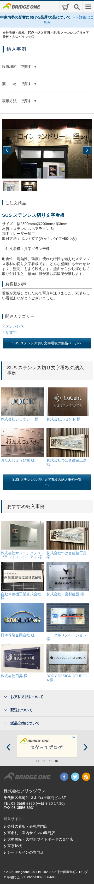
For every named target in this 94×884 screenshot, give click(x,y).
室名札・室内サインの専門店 (31, 833)
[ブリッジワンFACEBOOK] (54, 746)
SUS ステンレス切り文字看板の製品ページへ (46, 343)
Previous (7, 150)
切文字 (11, 332)
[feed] (86, 777)
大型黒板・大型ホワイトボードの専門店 (40, 839)
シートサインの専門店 (25, 852)
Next (87, 150)
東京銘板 (14, 846)
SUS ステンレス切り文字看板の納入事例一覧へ (46, 482)
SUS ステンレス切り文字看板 (33, 215)
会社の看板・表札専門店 (27, 826)
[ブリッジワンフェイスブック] (64, 777)
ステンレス (15, 326)
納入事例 (16, 49)
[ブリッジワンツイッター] (75, 777)
